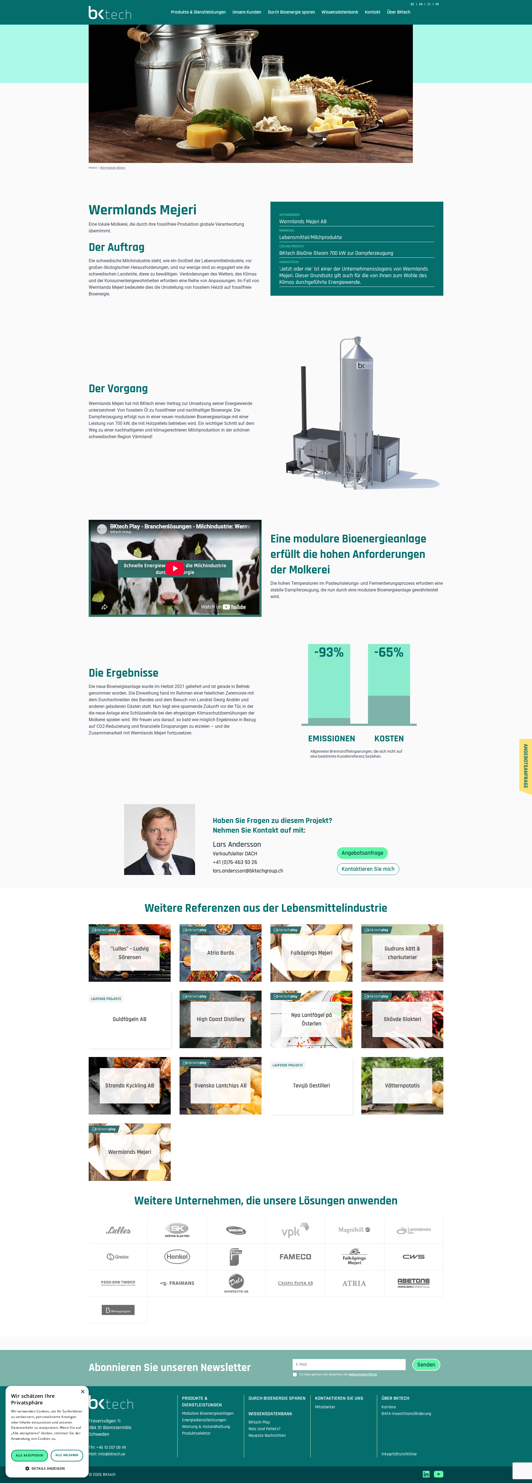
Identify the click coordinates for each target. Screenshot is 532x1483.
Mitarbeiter (325, 1407)
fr (437, 4)
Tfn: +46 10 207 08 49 (107, 1447)
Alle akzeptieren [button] (29, 1455)
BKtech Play (259, 1422)
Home (93, 168)
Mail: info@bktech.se (107, 1454)
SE (413, 4)
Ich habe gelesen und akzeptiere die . (338, 1374)
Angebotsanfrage (362, 853)
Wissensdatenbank (340, 12)
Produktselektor (196, 1433)
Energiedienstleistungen (204, 1420)
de (429, 4)
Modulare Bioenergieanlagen (208, 1413)
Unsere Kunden (246, 12)
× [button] (82, 1392)
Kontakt (372, 12)
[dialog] (47, 1431)
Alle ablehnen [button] (66, 1455)
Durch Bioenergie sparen (291, 12)
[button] (47, 1468)
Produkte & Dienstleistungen (198, 12)
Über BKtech (398, 12)
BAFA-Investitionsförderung (406, 1414)
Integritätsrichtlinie (399, 1454)
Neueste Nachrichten (267, 1435)
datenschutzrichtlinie (363, 1374)
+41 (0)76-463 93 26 (235, 862)
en (421, 4)
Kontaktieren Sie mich (368, 869)
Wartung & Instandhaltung (206, 1427)
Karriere (389, 1407)
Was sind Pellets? (265, 1429)
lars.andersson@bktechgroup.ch (248, 870)
